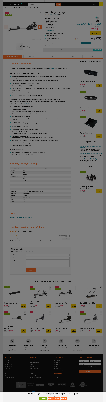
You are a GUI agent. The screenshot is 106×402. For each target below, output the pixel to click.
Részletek (63, 398)
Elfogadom (43, 398)
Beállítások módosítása (53, 398)
